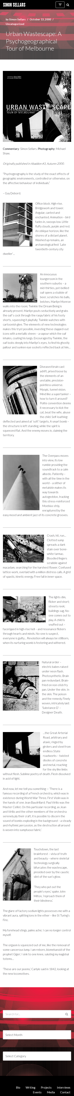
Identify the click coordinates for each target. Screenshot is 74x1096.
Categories (10, 1049)
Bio (18, 1087)
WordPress (34, 1079)
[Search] (67, 4)
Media (51, 1092)
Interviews (63, 1087)
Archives (8, 1028)
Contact (65, 1092)
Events (37, 1092)
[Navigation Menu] (60, 5)
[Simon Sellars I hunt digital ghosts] (14, 5)
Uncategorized (15, 23)
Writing (30, 1087)
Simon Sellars (17, 19)
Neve (6, 1079)
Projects (46, 1087)
